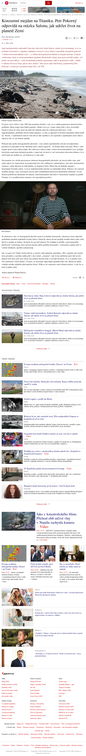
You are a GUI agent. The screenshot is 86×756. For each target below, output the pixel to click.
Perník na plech (7, 718)
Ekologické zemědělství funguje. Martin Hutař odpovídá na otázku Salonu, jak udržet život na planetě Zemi (52, 331)
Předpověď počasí (31, 724)
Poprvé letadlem (35, 706)
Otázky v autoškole (65, 715)
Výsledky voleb (7, 687)
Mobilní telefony (23, 734)
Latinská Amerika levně (38, 715)
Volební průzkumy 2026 (9, 684)
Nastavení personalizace (43, 747)
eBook (70, 38)
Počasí (26, 367)
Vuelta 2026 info (35, 681)
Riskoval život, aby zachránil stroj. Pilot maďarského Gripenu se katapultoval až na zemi (51, 417)
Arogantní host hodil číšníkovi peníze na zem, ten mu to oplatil (51, 433)
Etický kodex (54, 745)
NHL (60, 696)
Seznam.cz (79, 3)
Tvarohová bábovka (8, 712)
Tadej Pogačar (35, 690)
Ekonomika (27, 489)
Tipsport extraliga (64, 687)
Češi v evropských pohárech (70, 724)
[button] (43, 94)
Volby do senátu (7, 693)
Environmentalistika (33, 284)
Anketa (52, 284)
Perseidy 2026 (44, 724)
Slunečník (48, 727)
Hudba (26, 402)
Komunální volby (7, 696)
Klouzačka (57, 727)
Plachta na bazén (29, 727)
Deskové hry (70, 734)
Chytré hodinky (36, 737)
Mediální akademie (42, 745)
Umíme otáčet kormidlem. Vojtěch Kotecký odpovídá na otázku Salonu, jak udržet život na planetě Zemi (51, 314)
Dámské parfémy (49, 734)
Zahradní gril (39, 731)
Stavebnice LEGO (36, 734)
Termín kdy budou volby (10, 690)
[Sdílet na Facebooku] (80, 277)
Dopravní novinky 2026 (66, 709)
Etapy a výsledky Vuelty (38, 684)
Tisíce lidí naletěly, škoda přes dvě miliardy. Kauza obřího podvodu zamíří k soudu (52, 382)
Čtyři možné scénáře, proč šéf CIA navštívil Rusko (42, 565)
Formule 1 (62, 693)
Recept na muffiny (8, 706)
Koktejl (26, 439)
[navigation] (2, 3)
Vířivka (47, 731)
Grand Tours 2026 (36, 696)
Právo (3, 37)
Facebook (5, 745)
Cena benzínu (55, 724)
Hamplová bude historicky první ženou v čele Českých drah (49, 485)
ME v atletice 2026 (65, 690)
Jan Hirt (32, 687)
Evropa (26, 422)
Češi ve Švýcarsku (36, 712)
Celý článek (43, 540)
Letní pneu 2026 (64, 704)
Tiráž (32, 745)
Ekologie (45, 284)
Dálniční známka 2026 (66, 706)
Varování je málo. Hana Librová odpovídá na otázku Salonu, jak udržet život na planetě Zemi (54, 297)
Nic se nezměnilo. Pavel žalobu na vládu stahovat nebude (70, 566)
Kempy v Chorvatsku (37, 704)
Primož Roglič (34, 693)
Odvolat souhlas (76, 745)
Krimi (25, 387)
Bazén (19, 727)
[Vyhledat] (48, 3)
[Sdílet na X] (83, 277)
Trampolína (40, 727)
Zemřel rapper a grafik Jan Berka (38, 399)
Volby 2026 (5, 681)
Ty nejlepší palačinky (8, 704)
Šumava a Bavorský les (38, 709)
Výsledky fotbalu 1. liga (66, 684)
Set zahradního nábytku (70, 727)
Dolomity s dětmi (35, 718)
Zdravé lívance (7, 709)
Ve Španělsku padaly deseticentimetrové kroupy (44, 468)
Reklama (20, 745)
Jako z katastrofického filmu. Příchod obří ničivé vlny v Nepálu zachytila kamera (56, 518)
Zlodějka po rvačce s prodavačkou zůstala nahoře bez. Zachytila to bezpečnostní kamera (52, 452)
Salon (18, 284)
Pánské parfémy (48, 737)
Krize (23, 284)
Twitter (13, 745)
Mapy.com (20, 724)
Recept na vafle (7, 715)
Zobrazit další (41, 348)
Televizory (79, 734)
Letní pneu (60, 734)
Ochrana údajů (65, 745)
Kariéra (26, 745)
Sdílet (77, 38)
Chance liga (63, 681)
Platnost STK (63, 718)
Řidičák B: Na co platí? (66, 712)
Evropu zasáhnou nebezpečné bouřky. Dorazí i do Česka (48, 364)
